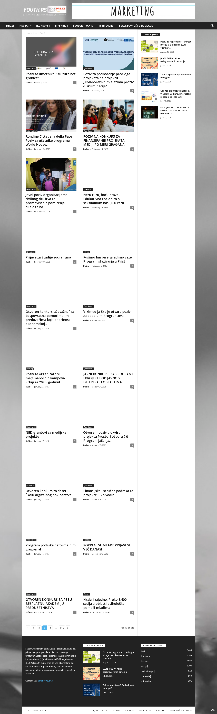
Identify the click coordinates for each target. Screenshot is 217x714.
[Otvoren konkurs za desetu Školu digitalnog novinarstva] (51, 470)
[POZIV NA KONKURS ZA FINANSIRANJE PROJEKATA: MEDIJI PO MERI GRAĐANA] (108, 116)
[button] (212, 25)
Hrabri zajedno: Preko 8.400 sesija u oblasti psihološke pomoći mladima (105, 603)
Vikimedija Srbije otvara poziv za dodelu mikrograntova (107, 313)
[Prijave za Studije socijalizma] (51, 236)
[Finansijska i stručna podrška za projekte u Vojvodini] (108, 470)
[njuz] (10, 25)
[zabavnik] (146, 676)
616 (62, 628)
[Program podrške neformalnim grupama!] (51, 524)
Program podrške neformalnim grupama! (51, 547)
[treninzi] (61, 25)
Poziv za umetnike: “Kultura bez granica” (51, 76)
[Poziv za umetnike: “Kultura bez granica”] (51, 53)
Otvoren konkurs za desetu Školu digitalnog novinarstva (48, 493)
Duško (29, 82)
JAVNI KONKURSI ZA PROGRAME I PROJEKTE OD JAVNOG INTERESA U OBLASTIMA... (108, 378)
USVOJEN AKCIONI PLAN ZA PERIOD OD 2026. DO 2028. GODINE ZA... (174, 110)
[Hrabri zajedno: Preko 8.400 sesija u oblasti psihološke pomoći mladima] (108, 579)
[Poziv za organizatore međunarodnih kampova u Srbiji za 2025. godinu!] (51, 353)
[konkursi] (43, 25)
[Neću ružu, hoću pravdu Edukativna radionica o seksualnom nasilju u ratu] (108, 174)
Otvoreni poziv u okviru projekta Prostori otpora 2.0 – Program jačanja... (107, 436)
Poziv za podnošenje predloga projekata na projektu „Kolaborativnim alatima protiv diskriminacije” (108, 80)
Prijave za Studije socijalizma (48, 257)
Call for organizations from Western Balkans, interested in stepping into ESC (175, 93)
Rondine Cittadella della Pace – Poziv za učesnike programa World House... (50, 140)
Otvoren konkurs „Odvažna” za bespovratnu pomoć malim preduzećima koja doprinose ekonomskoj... (50, 317)
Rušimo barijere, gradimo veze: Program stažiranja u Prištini (107, 259)
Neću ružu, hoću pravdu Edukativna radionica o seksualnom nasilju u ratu (103, 199)
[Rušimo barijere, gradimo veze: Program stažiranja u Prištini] (108, 236)
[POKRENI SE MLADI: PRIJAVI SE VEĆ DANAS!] (108, 524)
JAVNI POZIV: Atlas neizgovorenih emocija (172, 60)
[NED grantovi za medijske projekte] (51, 412)
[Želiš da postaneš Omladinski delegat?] (149, 79)
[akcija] (23, 25)
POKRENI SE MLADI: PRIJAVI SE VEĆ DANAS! (107, 547)
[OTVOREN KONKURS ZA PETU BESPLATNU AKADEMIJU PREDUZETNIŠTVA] (51, 579)
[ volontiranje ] (83, 25)
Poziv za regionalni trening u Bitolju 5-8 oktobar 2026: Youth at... (176, 44)
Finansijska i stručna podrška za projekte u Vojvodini (108, 493)
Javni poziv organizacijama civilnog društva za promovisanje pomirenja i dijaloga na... (46, 201)
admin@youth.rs (45, 680)
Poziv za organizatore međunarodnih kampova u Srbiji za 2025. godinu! (47, 378)
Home (28, 33)
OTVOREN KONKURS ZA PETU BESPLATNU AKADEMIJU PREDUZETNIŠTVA (49, 603)
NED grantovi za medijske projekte (46, 434)
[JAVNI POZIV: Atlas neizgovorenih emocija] (149, 63)
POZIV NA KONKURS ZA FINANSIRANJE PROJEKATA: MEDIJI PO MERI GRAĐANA (104, 140)
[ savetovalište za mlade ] (136, 25)
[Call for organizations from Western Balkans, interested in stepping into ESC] (149, 95)
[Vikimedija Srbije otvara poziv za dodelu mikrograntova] (108, 291)
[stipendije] (106, 25)
